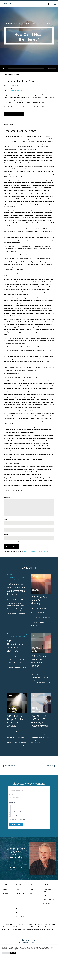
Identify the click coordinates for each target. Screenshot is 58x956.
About (31, 889)
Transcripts (19, 909)
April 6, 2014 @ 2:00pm (38, 608)
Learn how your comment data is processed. (36, 551)
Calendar (5, 893)
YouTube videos (20, 893)
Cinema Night (20, 917)
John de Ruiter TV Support (47, 890)
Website (6, 534)
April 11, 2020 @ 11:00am (15, 599)
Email (5, 527)
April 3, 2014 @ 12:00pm (15, 731)
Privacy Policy (46, 904)
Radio (17, 901)
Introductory (18, 91)
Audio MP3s (19, 905)
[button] (48, 4)
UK (13, 88)
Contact (45, 896)
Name (5, 519)
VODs (17, 889)
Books (18, 913)
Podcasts (18, 897)
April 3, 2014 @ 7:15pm (38, 671)
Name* (11, 795)
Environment (10, 91)
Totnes (9, 88)
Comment (7, 497)
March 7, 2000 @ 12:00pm (39, 731)
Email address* (13, 788)
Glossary (32, 901)
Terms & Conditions (48, 900)
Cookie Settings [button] (6, 953)
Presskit (32, 905)
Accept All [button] (13, 953)
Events (5, 889)
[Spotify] (21, 867)
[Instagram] (17, 867)
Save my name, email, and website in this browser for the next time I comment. (26, 542)
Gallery (31, 897)
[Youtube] (13, 867)
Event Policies (6, 897)
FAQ (31, 893)
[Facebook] (10, 867)
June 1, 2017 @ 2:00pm (14, 656)
